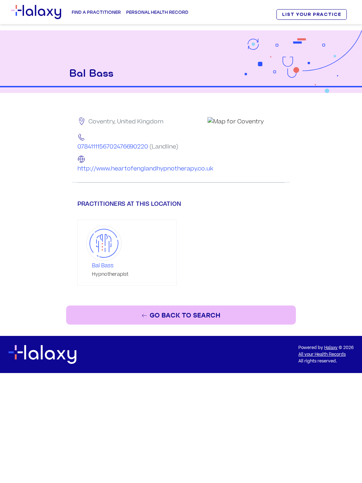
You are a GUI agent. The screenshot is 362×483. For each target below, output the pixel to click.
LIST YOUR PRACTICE (311, 14)
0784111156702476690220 (112, 146)
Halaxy (331, 348)
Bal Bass (102, 265)
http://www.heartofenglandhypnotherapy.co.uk (145, 168)
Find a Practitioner (96, 12)
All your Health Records (322, 354)
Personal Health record (157, 12)
